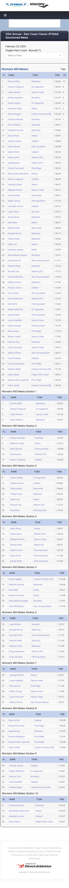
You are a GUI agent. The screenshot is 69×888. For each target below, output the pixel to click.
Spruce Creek (38, 92)
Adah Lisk (12, 244)
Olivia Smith (13, 293)
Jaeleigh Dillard (15, 184)
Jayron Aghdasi (15, 320)
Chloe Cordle (13, 385)
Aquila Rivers (14, 217)
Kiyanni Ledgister (15, 179)
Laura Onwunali (15, 347)
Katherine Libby (15, 108)
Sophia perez (14, 163)
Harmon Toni (14, 342)
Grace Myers (13, 374)
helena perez (13, 157)
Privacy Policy (14, 848)
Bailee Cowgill (14, 336)
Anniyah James (15, 287)
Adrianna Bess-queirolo (18, 380)
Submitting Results (25, 851)
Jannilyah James (15, 206)
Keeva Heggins (15, 114)
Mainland (36, 125)
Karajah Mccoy (14, 233)
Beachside (36, 195)
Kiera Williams (14, 125)
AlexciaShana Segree (17, 255)
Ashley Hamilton (15, 97)
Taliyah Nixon (14, 239)
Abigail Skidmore (15, 309)
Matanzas (36, 81)
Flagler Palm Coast (40, 374)
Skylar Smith (13, 152)
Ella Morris (12, 304)
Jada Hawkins (14, 92)
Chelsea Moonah (15, 119)
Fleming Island (38, 146)
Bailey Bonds (14, 228)
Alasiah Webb (14, 266)
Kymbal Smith (14, 260)
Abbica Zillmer (14, 353)
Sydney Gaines (14, 141)
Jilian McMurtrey (15, 277)
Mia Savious (13, 331)
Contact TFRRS (45, 851)
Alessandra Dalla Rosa (18, 173)
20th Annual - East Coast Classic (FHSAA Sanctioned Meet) (32, 36)
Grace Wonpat (14, 325)
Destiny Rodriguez (16, 363)
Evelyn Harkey (14, 103)
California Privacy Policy (35, 848)
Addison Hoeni (14, 282)
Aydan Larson (14, 201)
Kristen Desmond (16, 168)
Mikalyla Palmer (15, 190)
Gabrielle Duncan (15, 130)
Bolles (34, 108)
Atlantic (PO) (37, 157)
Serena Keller (14, 195)
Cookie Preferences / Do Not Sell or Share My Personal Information (36, 855)
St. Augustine (38, 87)
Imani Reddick (14, 358)
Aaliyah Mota (14, 315)
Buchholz (36, 97)
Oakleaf (35, 141)
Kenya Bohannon (15, 298)
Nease (35, 135)
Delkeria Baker (14, 369)
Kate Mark (12, 222)
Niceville (35, 211)
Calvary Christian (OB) (41, 114)
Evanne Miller (14, 81)
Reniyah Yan (13, 271)
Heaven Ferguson (16, 87)
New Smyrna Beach (41, 260)
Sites (12, 851)
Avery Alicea (13, 135)
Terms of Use (55, 848)
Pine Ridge (36, 168)
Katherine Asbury (15, 249)
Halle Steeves (14, 146)
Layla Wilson (13, 211)
